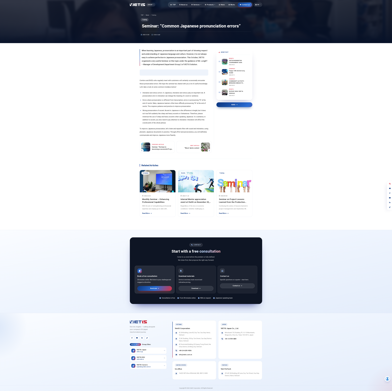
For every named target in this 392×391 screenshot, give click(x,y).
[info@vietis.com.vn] (390, 188)
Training (144, 19)
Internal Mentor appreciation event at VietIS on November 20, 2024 (195, 201)
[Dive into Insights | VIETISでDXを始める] (137, 4)
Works (233, 5)
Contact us (246, 5)
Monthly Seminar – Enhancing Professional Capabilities (155, 200)
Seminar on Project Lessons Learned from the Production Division (232, 201)
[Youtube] (137, 338)
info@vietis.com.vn (185, 354)
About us (184, 5)
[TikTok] (147, 338)
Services (196, 5)
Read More (146, 213)
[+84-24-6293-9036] (390, 184)
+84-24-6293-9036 (185, 350)
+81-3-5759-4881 (231, 339)
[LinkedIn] (142, 338)
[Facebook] (132, 338)
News (223, 5)
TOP (174, 5)
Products (210, 5)
